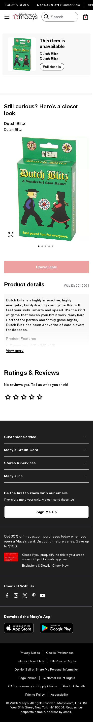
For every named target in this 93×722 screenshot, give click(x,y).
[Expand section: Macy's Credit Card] (46, 449)
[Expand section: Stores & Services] (46, 463)
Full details (52, 67)
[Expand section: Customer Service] (46, 436)
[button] (46, 195)
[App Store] (19, 628)
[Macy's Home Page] (25, 16)
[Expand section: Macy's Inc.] (46, 476)
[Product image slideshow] (46, 195)
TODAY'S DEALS (17, 5)
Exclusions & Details (36, 565)
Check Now (60, 565)
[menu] (7, 17)
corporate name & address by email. (46, 712)
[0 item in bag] (85, 16)
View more (15, 350)
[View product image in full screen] (11, 235)
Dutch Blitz (49, 53)
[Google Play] (56, 628)
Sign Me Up (46, 512)
